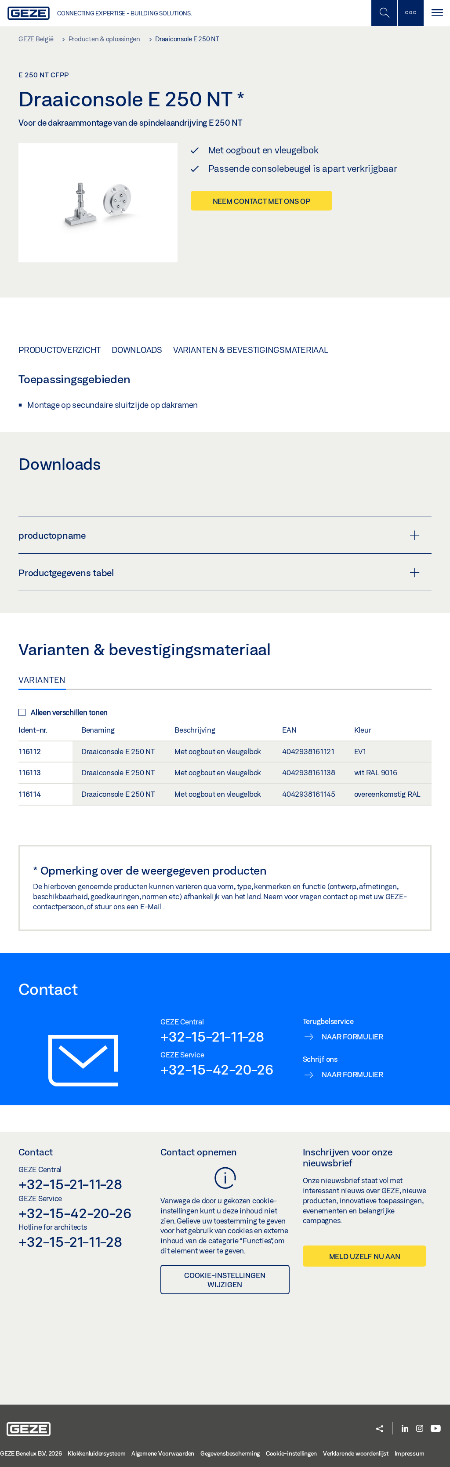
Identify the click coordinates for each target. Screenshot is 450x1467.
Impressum (410, 1453)
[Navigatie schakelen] (437, 13)
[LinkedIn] (405, 1429)
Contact (35, 1152)
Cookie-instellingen (291, 1453)
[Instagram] (419, 1429)
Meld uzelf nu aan (364, 1256)
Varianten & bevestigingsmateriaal (250, 350)
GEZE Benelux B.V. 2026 (31, 1453)
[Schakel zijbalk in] (384, 13)
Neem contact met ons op (261, 201)
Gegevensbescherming (230, 1453)
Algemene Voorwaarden (162, 1453)
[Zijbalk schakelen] (410, 13)
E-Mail (151, 906)
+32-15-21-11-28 (212, 1036)
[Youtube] (436, 1429)
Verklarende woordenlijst (355, 1453)
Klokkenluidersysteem (96, 1453)
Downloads (137, 350)
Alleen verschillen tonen (69, 712)
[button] (379, 1429)
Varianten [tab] (42, 680)
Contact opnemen (198, 1152)
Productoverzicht (59, 350)
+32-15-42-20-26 (216, 1069)
